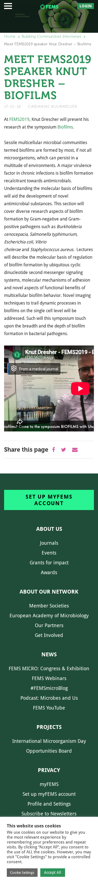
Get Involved (49, 635)
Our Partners (49, 625)
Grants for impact (49, 562)
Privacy (49, 770)
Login (85, 6)
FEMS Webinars (49, 678)
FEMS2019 (19, 119)
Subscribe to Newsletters (49, 814)
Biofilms (65, 127)
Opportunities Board (49, 751)
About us (49, 529)
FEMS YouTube (49, 708)
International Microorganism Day (49, 741)
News (49, 654)
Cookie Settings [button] (22, 873)
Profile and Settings (49, 804)
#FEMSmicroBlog (49, 688)
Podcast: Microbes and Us (49, 698)
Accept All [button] (52, 872)
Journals (49, 543)
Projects (49, 727)
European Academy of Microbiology (49, 615)
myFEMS (49, 784)
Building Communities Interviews (51, 36)
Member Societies (49, 606)
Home (10, 36)
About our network (49, 591)
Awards (49, 572)
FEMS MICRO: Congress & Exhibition (49, 668)
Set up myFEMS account (49, 499)
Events (49, 553)
